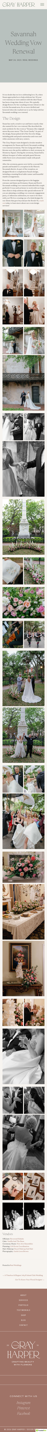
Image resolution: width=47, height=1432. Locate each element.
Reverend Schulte (17, 1239)
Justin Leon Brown (21, 1251)
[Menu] (42, 4)
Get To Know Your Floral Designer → (29, 1280)
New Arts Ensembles (25, 1244)
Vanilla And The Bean (15, 1241)
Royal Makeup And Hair (23, 1249)
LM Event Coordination (19, 1246)
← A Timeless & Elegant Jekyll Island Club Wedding (23, 1275)
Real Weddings (30, 60)
